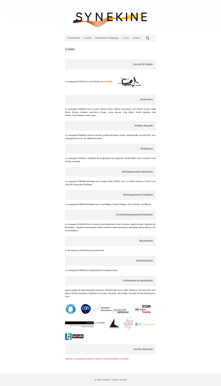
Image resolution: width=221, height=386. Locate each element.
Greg (105, 82)
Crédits (125, 38)
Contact (136, 38)
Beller (110, 82)
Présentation (74, 38)
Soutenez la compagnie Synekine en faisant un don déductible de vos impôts (97, 359)
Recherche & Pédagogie (107, 38)
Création (87, 38)
